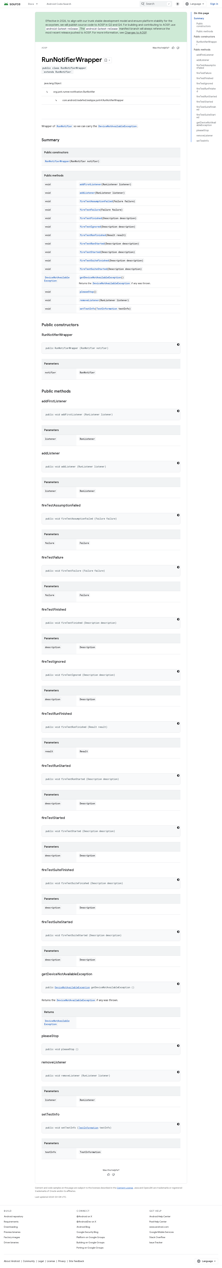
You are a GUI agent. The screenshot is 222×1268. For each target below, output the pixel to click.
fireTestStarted (90, 252)
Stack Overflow (157, 1237)
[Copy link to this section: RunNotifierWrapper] (75, 335)
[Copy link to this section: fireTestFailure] (66, 558)
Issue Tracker (156, 1242)
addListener (87, 192)
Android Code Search (59, 3)
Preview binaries (12, 1232)
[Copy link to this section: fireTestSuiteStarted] (75, 922)
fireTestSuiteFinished (94, 260)
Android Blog (83, 1226)
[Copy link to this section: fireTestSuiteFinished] (77, 870)
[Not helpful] (178, 47)
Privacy (62, 1261)
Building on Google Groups (90, 1242)
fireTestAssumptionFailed (96, 201)
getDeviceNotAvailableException (100, 277)
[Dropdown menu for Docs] (38, 4)
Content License (125, 1187)
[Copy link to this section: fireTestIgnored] (68, 662)
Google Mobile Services (161, 1232)
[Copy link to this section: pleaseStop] (62, 1036)
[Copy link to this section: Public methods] (74, 392)
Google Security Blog (87, 1232)
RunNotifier (64, 126)
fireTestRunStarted (92, 243)
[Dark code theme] (178, 344)
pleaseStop (87, 291)
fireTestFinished (91, 218)
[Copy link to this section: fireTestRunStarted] (74, 766)
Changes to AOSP (136, 32)
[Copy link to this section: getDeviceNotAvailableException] (95, 974)
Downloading (11, 1226)
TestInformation (106, 308)
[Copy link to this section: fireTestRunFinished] (75, 714)
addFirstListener (90, 184)
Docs (31, 3)
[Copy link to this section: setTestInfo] (62, 1115)
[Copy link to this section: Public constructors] (82, 325)
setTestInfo (87, 308)
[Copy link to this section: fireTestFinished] (69, 610)
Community (29, 1261)
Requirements (11, 1221)
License (51, 1261)
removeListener (89, 300)
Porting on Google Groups (90, 1247)
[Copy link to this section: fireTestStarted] (68, 818)
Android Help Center (159, 1216)
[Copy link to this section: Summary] (62, 140)
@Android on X (84, 1216)
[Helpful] (173, 47)
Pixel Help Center (158, 1221)
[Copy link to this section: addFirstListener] (70, 401)
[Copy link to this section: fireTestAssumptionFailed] (83, 506)
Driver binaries (11, 1242)
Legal (41, 1261)
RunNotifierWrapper (57, 161)
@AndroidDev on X (86, 1221)
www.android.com (159, 1226)
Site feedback (76, 1261)
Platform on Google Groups (91, 1237)
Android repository (13, 1216)
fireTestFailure (90, 209)
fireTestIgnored (90, 226)
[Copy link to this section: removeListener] (69, 1063)
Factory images (12, 1237)
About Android (12, 1261)
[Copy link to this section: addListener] (63, 454)
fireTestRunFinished (93, 235)
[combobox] (156, 4)
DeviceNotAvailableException (117, 126)
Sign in (214, 3)
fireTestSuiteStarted (93, 268)
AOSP (44, 47)
